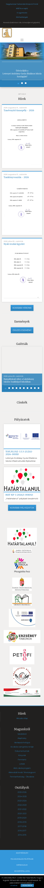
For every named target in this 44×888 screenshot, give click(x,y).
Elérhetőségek (22, 17)
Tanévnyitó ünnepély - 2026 (19, 110)
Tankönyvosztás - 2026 (16, 177)
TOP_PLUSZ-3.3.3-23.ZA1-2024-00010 (19, 453)
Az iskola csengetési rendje (22, 747)
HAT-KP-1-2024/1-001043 (19, 494)
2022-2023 (22, 805)
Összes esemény (22, 330)
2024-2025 (22, 796)
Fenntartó (22, 760)
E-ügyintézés (22, 13)
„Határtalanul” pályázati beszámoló (22, 498)
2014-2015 (22, 835)
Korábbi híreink (22, 308)
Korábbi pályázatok (22, 508)
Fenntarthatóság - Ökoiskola (22, 777)
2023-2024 (22, 801)
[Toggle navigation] (22, 40)
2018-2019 (22, 822)
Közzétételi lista (22, 871)
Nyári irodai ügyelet (14, 244)
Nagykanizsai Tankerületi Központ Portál (22, 4)
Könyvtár (22, 755)
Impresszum (22, 865)
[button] (18, 83)
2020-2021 (22, 813)
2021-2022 (22, 809)
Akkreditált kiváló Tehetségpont (22, 772)
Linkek (22, 764)
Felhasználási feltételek (22, 859)
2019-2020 (22, 818)
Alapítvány (22, 738)
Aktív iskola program (22, 768)
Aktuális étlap (22, 718)
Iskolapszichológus (22, 742)
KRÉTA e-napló (22, 8)
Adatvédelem (22, 853)
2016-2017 (22, 831)
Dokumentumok (22, 751)
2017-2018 (22, 826)
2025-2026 (22, 792)
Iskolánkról (22, 734)
